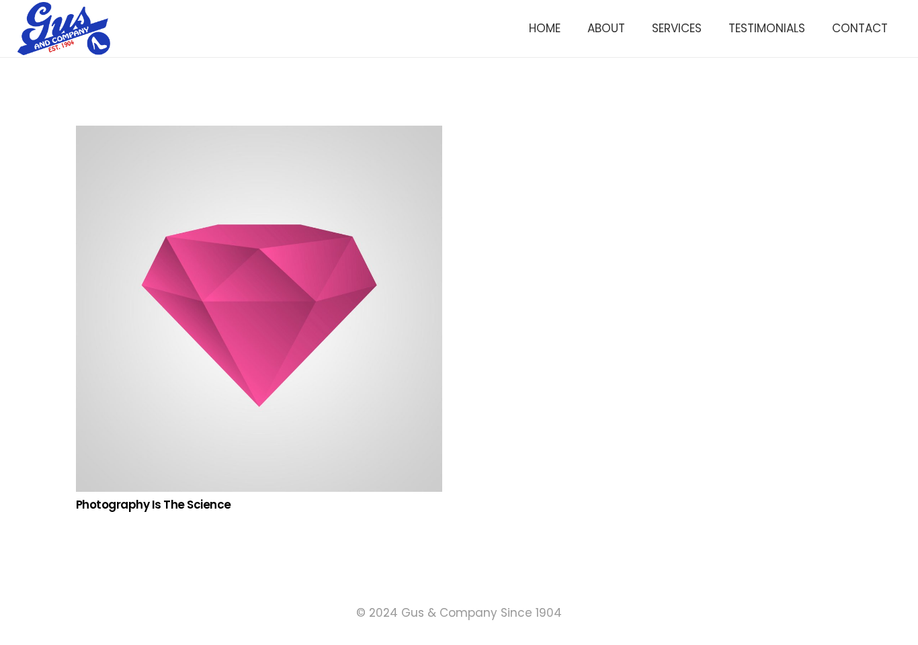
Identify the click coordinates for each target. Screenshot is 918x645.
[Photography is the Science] (259, 135)
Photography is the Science (153, 505)
